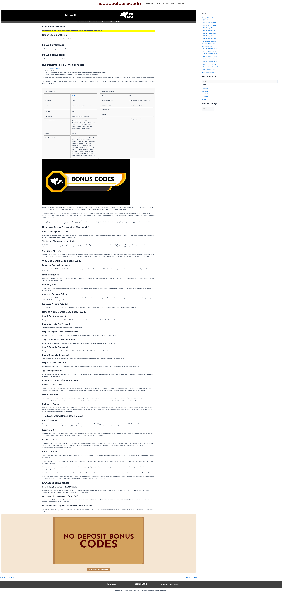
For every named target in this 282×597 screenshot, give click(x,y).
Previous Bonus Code (7, 577)
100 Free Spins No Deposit (210, 67)
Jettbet (204, 99)
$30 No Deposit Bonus (209, 33)
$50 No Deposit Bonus (209, 38)
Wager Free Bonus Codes (209, 72)
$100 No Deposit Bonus (209, 41)
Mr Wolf (74, 96)
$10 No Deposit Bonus (209, 22)
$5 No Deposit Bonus (209, 20)
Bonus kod (105, 22)
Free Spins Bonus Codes (208, 43)
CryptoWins (205, 91)
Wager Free (181, 3)
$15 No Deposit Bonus (209, 25)
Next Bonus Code (191, 577)
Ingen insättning (88, 22)
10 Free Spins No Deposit (210, 48)
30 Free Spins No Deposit (210, 59)
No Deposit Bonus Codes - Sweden (99, 569)
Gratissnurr (97, 22)
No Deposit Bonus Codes (153, 3)
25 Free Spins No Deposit (210, 56)
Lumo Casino (205, 94)
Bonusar (79, 22)
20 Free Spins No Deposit (210, 53)
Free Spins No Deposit (169, 3)
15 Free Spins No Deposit (210, 51)
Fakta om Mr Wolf (115, 22)
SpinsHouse (205, 96)
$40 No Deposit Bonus (209, 36)
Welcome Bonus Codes (208, 69)
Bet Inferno (205, 88)
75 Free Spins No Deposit (210, 64)
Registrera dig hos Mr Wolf (52, 68)
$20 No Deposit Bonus (209, 28)
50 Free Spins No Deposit (210, 61)
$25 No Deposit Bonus (209, 30)
